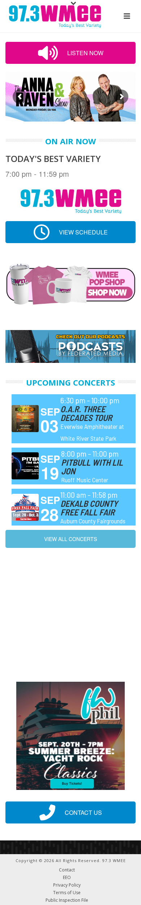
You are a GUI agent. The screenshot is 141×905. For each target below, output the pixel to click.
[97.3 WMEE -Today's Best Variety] (51, 16)
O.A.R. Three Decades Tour (86, 413)
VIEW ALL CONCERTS (70, 538)
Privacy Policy (67, 885)
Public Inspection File (67, 900)
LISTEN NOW (84, 53)
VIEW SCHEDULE (82, 232)
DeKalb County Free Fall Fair (89, 507)
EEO (67, 877)
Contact (67, 870)
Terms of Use (67, 893)
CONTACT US (82, 812)
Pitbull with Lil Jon (92, 466)
